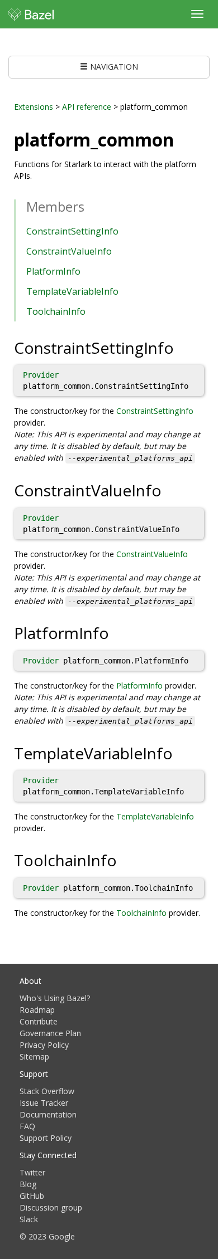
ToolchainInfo (56, 311)
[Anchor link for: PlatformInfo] (117, 632)
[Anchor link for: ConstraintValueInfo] (170, 489)
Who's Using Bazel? (55, 998)
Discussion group (51, 1207)
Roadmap (37, 1009)
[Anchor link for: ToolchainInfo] (125, 859)
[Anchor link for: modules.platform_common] (183, 139)
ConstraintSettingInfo (72, 231)
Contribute (39, 1021)
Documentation (48, 1114)
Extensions (33, 106)
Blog (28, 1184)
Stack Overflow (47, 1091)
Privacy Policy (44, 1045)
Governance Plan (50, 1033)
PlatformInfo (53, 271)
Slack (29, 1219)
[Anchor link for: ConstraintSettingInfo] (182, 347)
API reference (86, 106)
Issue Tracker (44, 1102)
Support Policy (46, 1138)
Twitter (32, 1172)
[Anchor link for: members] (91, 206)
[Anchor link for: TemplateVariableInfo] (181, 752)
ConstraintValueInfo (69, 251)
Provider (41, 374)
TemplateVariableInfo (72, 291)
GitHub (32, 1195)
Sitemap (34, 1056)
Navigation (113, 66)
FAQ (27, 1126)
